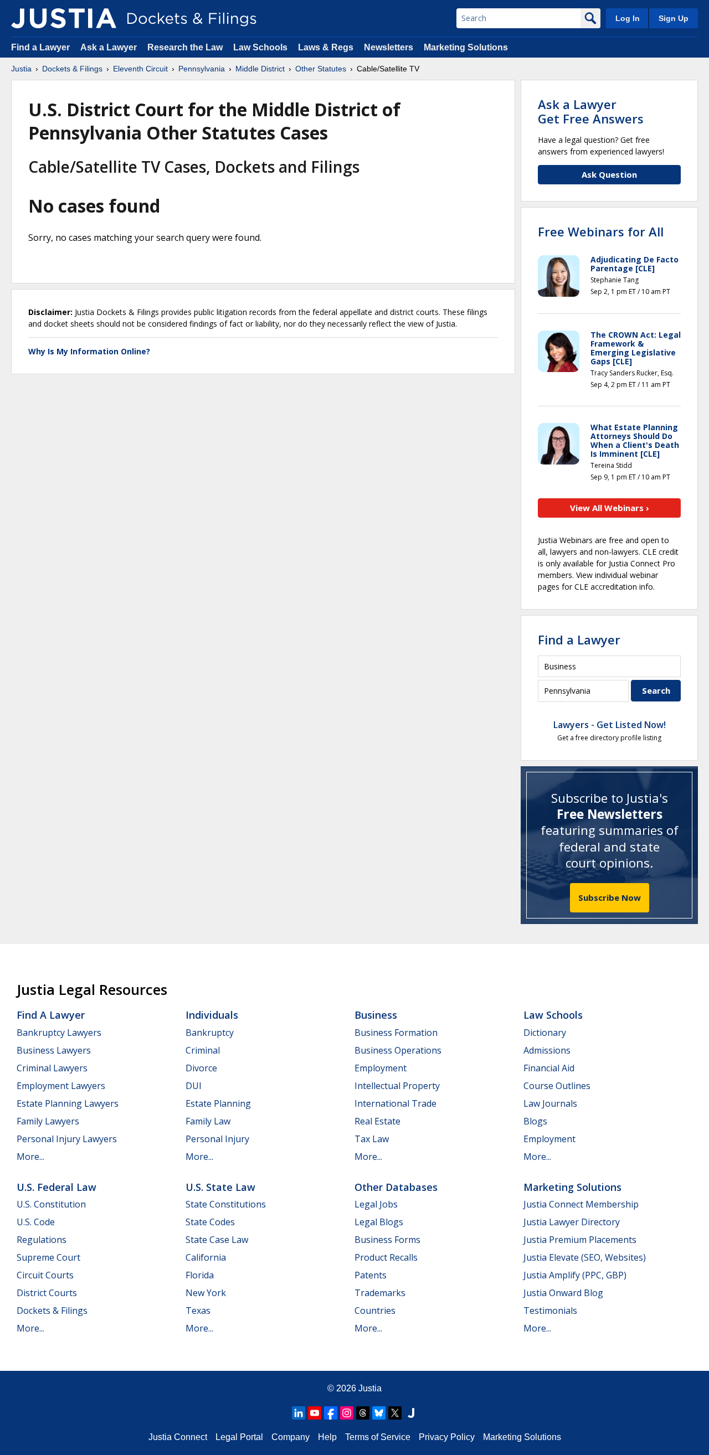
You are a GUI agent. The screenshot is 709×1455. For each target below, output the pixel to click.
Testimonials (550, 1310)
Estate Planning (218, 1103)
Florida (200, 1275)
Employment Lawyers (61, 1086)
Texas (198, 1310)
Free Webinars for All (601, 231)
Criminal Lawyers (52, 1068)
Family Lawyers (48, 1121)
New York (206, 1293)
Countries (374, 1310)
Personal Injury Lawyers (67, 1139)
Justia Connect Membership (581, 1204)
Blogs (535, 1121)
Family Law (208, 1121)
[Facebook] (330, 1413)
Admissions (547, 1050)
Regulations (41, 1240)
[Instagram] (346, 1413)
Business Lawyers (54, 1050)
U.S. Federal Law (56, 1187)
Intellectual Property (397, 1086)
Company (290, 1437)
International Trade (395, 1103)
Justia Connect (177, 1437)
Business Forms (387, 1240)
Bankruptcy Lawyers (59, 1032)
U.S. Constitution (51, 1204)
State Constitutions (226, 1204)
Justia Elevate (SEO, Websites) (584, 1257)
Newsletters (388, 47)
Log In (627, 18)
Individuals (212, 1014)
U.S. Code (36, 1222)
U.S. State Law (220, 1187)
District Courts (47, 1293)
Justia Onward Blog (563, 1293)
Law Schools (260, 47)
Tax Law (371, 1139)
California (206, 1257)
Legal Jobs (376, 1204)
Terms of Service (377, 1437)
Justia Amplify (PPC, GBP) (574, 1275)
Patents (370, 1275)
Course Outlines (556, 1086)
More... (30, 1156)
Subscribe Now (609, 897)
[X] (395, 1413)
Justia (370, 1388)
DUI (194, 1086)
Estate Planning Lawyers (68, 1103)
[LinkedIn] (298, 1413)
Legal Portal (239, 1437)
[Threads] (362, 1413)
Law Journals (550, 1103)
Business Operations (397, 1050)
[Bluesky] (379, 1413)
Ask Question (609, 174)
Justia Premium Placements (579, 1240)
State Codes (210, 1222)
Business (375, 1014)
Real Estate (377, 1121)
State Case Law (217, 1240)
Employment (380, 1068)
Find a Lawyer (40, 47)
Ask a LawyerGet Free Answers (591, 111)
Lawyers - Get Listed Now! (609, 725)
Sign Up (674, 18)
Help (327, 1437)
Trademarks (379, 1293)
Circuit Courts (45, 1275)
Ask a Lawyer (109, 47)
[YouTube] (314, 1413)
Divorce (201, 1068)
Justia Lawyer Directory (571, 1222)
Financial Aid (548, 1068)
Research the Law (185, 47)
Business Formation (396, 1032)
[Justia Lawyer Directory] (411, 1413)
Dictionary (544, 1032)
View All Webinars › (609, 507)
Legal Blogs (378, 1222)
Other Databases (396, 1187)
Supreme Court (48, 1257)
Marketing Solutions (466, 47)
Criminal (203, 1050)
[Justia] (63, 18)
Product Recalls (386, 1257)
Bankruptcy (210, 1032)
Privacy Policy (447, 1437)
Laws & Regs (325, 47)
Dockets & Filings (52, 1310)
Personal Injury (217, 1139)
